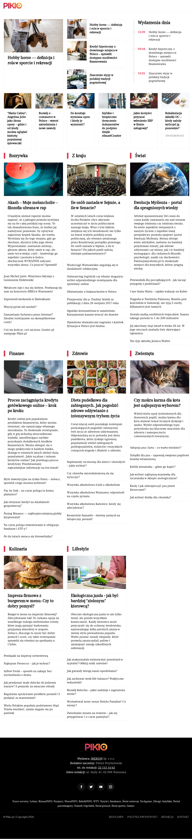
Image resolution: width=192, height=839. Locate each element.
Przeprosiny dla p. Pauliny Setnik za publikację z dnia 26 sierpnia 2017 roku (93, 301)
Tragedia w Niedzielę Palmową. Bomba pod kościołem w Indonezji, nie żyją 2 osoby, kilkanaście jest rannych (158, 303)
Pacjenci (58, 801)
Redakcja (167, 817)
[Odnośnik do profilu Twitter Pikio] (91, 787)
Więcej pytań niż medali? (20, 307)
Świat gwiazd (102, 806)
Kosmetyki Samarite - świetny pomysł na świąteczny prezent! (93, 517)
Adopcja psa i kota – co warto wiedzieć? (155, 448)
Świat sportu (118, 806)
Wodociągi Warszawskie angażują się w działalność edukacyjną (92, 267)
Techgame (146, 801)
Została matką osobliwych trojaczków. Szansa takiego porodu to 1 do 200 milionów (159, 316)
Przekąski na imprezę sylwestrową (26, 656)
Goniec (131, 806)
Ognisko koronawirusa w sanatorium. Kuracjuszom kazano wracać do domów (92, 312)
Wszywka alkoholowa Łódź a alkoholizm (93, 485)
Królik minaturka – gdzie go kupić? (153, 467)
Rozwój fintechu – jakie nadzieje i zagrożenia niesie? (96, 692)
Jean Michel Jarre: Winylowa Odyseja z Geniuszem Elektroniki (29, 278)
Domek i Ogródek (84, 806)
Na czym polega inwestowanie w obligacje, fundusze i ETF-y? (31, 527)
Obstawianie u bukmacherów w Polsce (92, 292)
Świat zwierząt (130, 801)
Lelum (33, 801)
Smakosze (115, 801)
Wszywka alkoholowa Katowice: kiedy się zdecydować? (94, 506)
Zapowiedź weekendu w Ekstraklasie (27, 299)
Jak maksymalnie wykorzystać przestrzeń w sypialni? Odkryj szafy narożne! (95, 661)
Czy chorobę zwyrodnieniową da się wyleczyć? (90, 475)
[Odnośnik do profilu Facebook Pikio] (81, 787)
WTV (96, 801)
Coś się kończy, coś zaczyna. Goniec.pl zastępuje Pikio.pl (29, 331)
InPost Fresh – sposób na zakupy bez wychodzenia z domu (28, 673)
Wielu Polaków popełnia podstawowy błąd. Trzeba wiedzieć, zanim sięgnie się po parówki (31, 709)
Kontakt (183, 817)
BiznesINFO (45, 801)
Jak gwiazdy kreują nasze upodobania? (92, 671)
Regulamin (116, 817)
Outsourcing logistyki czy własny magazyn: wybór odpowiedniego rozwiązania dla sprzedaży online (95, 280)
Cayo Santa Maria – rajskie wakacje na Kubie (158, 291)
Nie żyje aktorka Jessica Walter (150, 341)
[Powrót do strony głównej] (96, 747)
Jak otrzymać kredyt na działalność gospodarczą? (27, 504)
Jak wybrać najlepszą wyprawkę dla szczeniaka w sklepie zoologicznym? (153, 476)
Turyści (104, 801)
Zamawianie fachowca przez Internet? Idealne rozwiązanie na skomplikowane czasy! (29, 318)
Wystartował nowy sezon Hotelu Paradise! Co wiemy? (96, 703)
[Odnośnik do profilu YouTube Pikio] (101, 787)
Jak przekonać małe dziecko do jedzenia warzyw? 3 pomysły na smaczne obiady (30, 684)
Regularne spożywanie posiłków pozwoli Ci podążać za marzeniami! (32, 696)
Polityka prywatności (142, 817)
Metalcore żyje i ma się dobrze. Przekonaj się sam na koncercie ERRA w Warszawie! (33, 289)
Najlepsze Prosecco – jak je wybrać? (27, 663)
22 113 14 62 (106, 768)
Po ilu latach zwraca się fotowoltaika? (28, 536)
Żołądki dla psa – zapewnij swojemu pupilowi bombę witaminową (159, 457)
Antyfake (167, 801)
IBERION (97, 759)
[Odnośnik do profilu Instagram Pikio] (111, 787)
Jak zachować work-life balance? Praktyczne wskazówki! (95, 680)
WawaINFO (70, 801)
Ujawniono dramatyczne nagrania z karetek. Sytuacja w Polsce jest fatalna (95, 324)
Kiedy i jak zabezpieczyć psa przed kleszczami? (152, 488)
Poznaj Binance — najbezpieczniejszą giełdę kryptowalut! (33, 515)
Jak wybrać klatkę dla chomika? (150, 497)
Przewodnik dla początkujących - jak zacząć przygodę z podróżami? (158, 282)
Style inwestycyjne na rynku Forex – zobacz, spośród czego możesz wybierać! (32, 481)
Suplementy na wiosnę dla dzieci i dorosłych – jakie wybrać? (96, 464)
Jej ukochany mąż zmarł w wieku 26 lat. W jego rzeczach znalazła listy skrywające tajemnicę (157, 329)
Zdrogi (157, 801)
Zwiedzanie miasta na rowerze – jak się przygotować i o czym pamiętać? (92, 715)
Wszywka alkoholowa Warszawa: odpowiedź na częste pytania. (95, 494)
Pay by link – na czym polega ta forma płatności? (29, 492)
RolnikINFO (85, 801)
